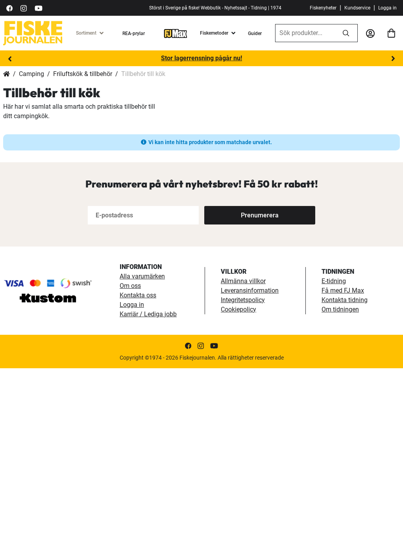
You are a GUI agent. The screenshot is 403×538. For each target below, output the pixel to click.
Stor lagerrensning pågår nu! (201, 58)
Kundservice (357, 8)
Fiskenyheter (323, 8)
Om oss (130, 285)
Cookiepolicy (238, 309)
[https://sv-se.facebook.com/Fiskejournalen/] (9, 7)
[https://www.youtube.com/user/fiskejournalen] (39, 7)
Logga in (387, 8)
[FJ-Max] (175, 33)
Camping (31, 74)
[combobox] (305, 33)
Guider (255, 33)
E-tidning (334, 281)
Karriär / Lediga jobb (148, 314)
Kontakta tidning (345, 300)
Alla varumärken (142, 276)
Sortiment (86, 33)
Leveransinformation (250, 290)
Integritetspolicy (243, 300)
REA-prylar (133, 33)
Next (393, 59)
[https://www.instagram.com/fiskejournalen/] (23, 7)
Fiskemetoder (214, 33)
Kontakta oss (138, 295)
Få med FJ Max (343, 290)
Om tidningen (340, 309)
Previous (10, 59)
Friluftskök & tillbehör (82, 74)
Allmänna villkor (243, 281)
